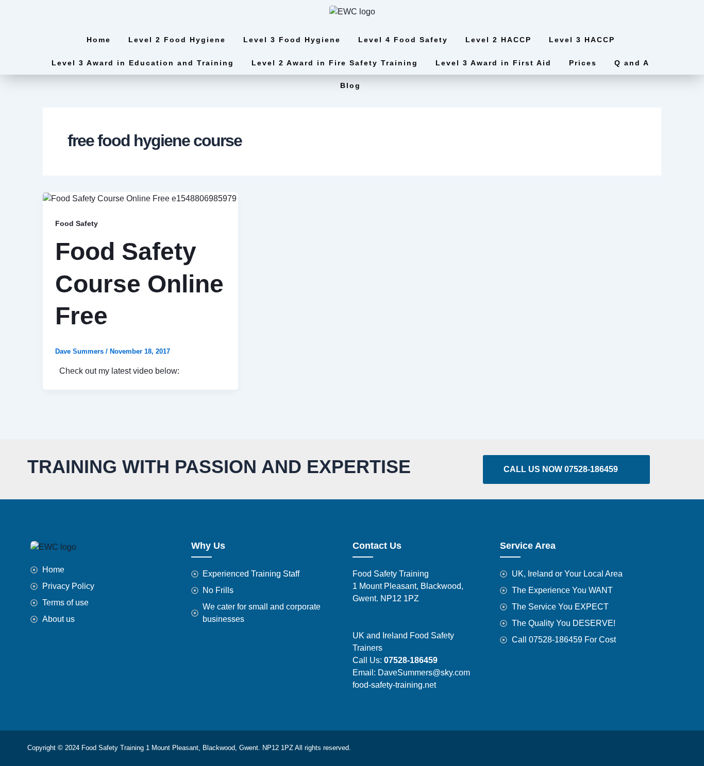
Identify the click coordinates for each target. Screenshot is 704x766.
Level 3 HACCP (582, 40)
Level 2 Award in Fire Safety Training (335, 63)
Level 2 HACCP (498, 40)
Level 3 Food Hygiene (292, 40)
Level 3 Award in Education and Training (143, 63)
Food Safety (76, 223)
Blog (350, 85)
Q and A (631, 63)
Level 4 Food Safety (403, 40)
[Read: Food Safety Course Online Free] (140, 198)
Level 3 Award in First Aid (493, 63)
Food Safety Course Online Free (139, 283)
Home (99, 40)
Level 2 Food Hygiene (177, 40)
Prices (583, 63)
